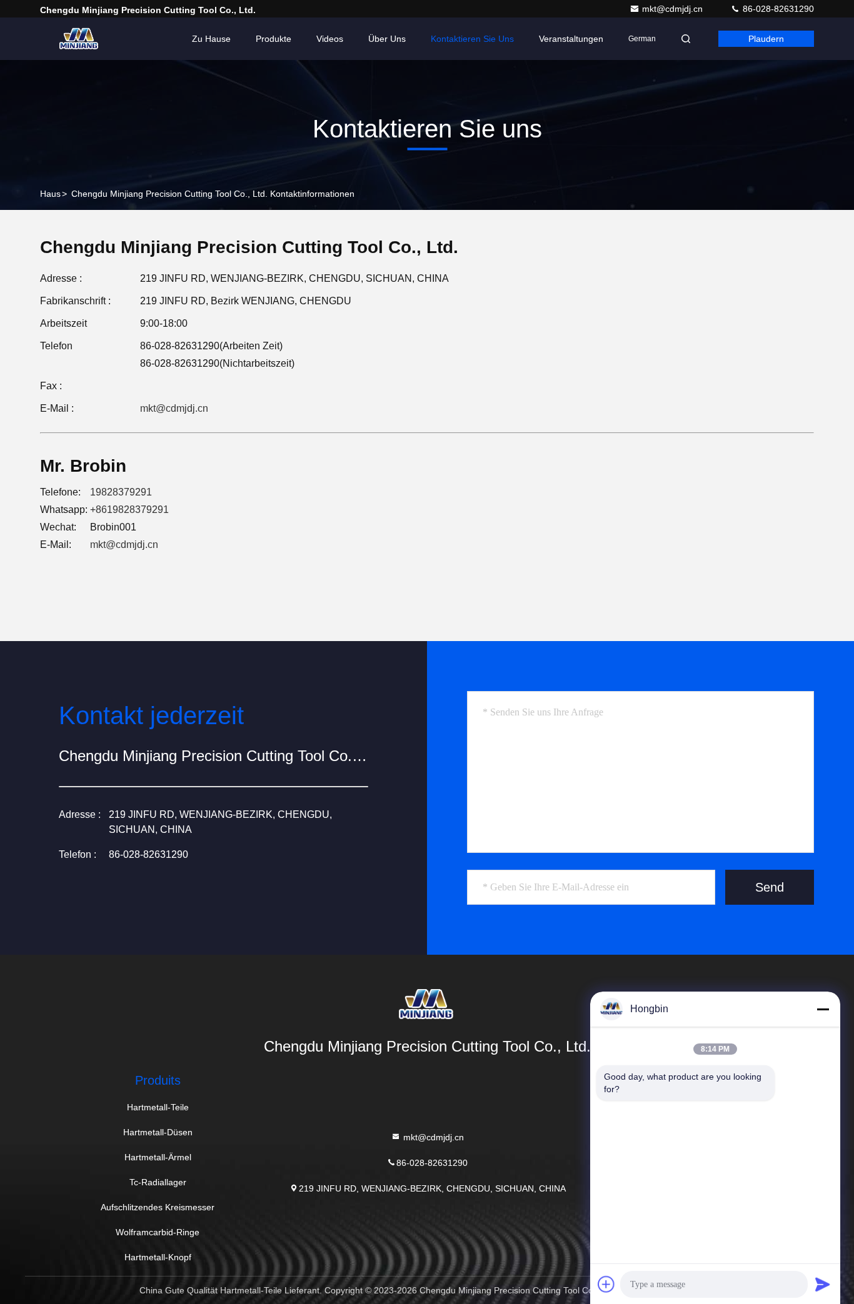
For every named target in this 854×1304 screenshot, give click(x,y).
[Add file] (606, 1284)
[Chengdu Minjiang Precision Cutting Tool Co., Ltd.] (79, 39)
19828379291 (121, 492)
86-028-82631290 (777, 9)
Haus (50, 194)
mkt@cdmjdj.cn (673, 9)
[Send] (823, 1284)
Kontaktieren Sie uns (472, 39)
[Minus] (822, 1009)
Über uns (387, 39)
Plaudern (766, 39)
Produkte (273, 39)
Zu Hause (211, 39)
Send (769, 887)
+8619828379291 (129, 509)
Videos (329, 39)
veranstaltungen (571, 39)
